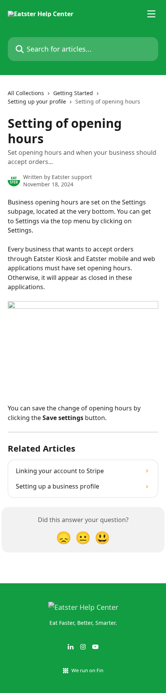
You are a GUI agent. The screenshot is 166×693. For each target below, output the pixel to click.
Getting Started (73, 93)
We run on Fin (87, 670)
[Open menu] (151, 13)
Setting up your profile (37, 101)
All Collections (26, 93)
